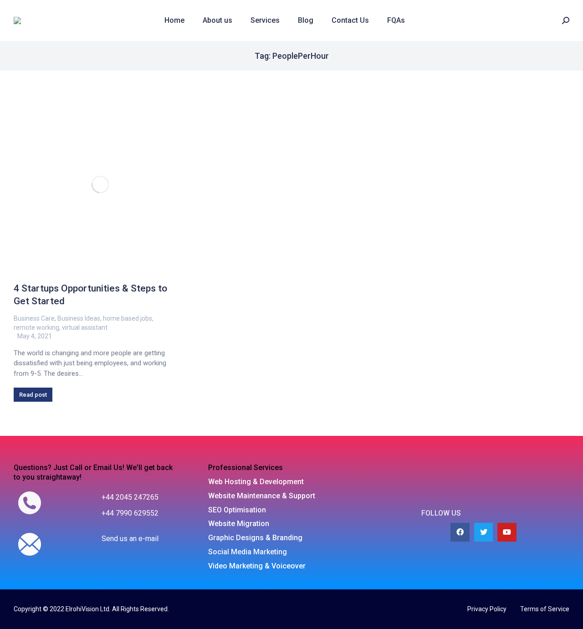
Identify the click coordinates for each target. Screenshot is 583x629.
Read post (33, 394)
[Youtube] (507, 532)
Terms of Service (544, 609)
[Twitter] (483, 532)
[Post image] (100, 184)
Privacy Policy (486, 609)
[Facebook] (460, 532)
